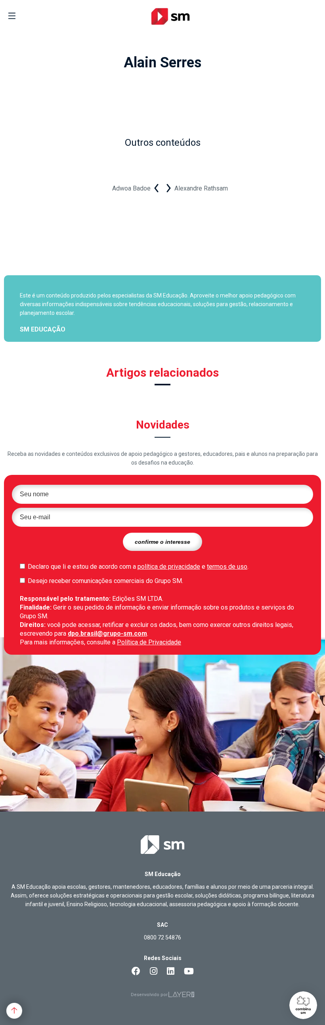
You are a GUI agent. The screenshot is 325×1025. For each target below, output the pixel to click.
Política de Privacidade (149, 642)
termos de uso (227, 566)
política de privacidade (169, 566)
